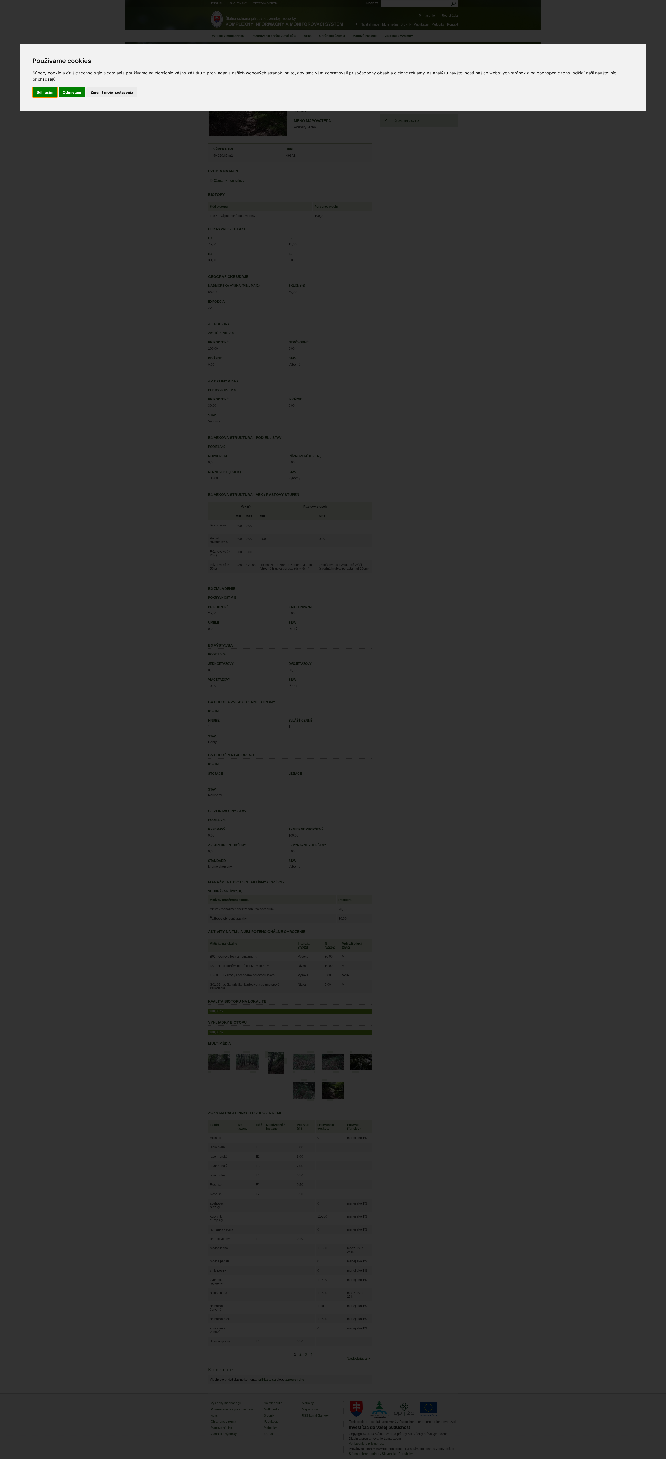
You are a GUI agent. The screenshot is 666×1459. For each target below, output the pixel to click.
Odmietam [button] (72, 92)
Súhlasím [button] (45, 92)
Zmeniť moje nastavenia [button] (112, 92)
